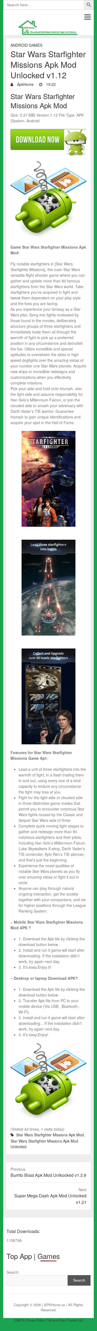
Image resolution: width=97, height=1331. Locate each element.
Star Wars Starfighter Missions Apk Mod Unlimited (44, 1143)
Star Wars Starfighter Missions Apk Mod (50, 1134)
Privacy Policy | (36, 1320)
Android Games (26, 45)
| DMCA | (19, 1320)
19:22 (50, 84)
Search (12, 1272)
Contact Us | (75, 1320)
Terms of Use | (57, 1320)
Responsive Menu (87, 17)
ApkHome (25, 84)
